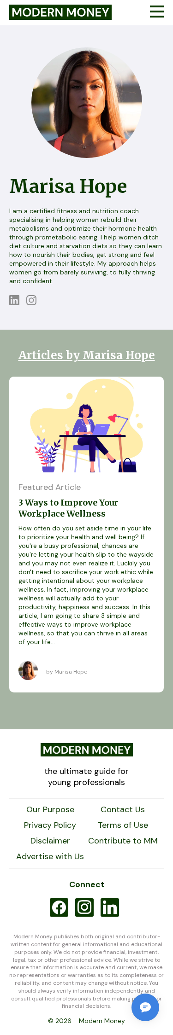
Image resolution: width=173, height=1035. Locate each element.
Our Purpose (50, 809)
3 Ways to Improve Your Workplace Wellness (68, 508)
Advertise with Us (50, 856)
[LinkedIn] (17, 302)
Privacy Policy (50, 825)
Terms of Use (123, 825)
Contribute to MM (123, 841)
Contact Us (123, 809)
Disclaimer (50, 841)
